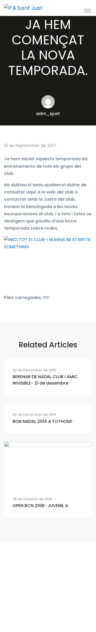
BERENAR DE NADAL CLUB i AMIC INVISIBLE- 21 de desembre (45, 380)
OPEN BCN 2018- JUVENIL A (40, 506)
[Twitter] (59, 610)
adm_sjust (48, 114)
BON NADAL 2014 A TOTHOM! (42, 421)
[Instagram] (36, 610)
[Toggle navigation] (87, 10)
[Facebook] (48, 610)
